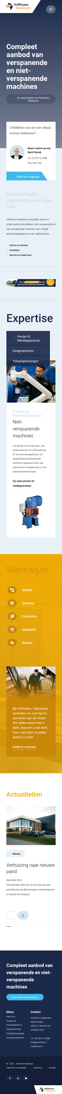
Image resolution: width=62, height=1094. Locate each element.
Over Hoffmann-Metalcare (24, 997)
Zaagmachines (13, 1029)
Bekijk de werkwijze (24, 746)
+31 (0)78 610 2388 (37, 158)
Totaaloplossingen (15, 1033)
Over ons (10, 1016)
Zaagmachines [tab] (23, 351)
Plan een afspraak (28, 176)
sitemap (52, 1068)
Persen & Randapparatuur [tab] (28, 338)
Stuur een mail (35, 163)
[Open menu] (51, 9)
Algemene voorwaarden (16, 1068)
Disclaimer (37, 1068)
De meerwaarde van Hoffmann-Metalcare (33, 99)
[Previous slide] (11, 915)
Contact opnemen (15, 1037)
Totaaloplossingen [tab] (25, 361)
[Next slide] (23, 915)
